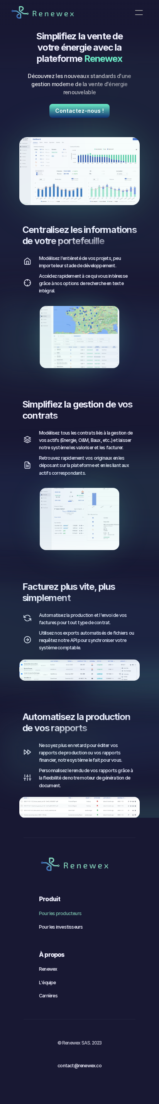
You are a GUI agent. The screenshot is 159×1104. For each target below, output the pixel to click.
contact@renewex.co (79, 1065)
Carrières (48, 996)
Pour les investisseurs (61, 927)
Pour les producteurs (60, 913)
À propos (52, 954)
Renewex (48, 969)
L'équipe (47, 982)
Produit (49, 899)
